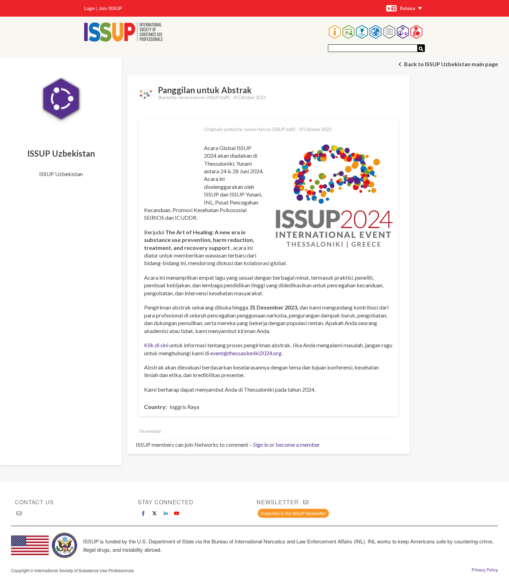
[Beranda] (123, 32)
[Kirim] (421, 48)
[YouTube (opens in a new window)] (176, 513)
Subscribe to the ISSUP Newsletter (293, 513)
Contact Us (34, 502)
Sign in (260, 444)
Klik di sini (156, 345)
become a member (298, 444)
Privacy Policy (485, 570)
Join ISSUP (110, 8)
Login (89, 8)
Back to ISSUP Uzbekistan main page (451, 64)
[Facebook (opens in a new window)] (143, 513)
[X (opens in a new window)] (154, 513)
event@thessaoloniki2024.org (246, 353)
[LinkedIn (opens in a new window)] (165, 513)
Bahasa (407, 8)
